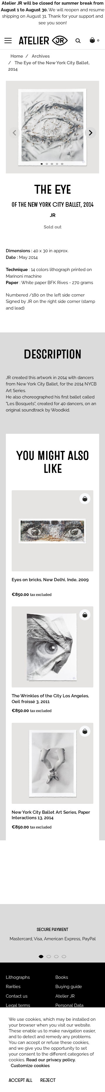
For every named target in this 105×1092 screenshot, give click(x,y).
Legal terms (18, 1005)
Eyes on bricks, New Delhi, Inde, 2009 (50, 579)
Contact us (16, 996)
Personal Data (69, 1005)
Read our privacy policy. (51, 1059)
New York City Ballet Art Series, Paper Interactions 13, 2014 (51, 815)
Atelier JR (65, 996)
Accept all (20, 1080)
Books (61, 977)
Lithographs (18, 977)
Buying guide (68, 986)
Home (16, 56)
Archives (41, 56)
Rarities (13, 986)
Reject (47, 1080)
